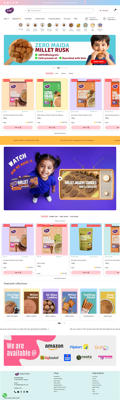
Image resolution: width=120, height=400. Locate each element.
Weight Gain (53, 216)
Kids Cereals (57, 383)
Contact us (95, 381)
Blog (93, 389)
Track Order (95, 393)
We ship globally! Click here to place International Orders (60, 2)
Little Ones (49, 73)
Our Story (94, 376)
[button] (114, 10)
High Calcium (63, 216)
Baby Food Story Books (60, 387)
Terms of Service (96, 385)
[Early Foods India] (9, 10)
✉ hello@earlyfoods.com (21, 385)
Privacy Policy (95, 383)
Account (105, 11)
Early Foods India (10, 398)
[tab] (49, 73)
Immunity (44, 216)
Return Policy (95, 387)
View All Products (60, 133)
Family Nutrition (58, 385)
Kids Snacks (57, 381)
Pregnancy (57, 376)
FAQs (93, 391)
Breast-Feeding (58, 378)
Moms (63, 73)
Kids (56, 73)
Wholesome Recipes (59, 389)
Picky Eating (74, 216)
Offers (55, 391)
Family (71, 73)
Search (94, 378)
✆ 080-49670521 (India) (21, 379)
